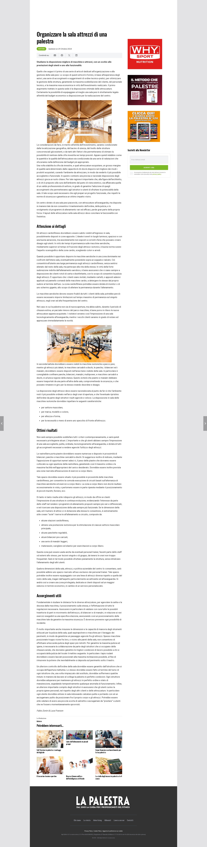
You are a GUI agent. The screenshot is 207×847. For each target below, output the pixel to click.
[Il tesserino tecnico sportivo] (50, 765)
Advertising (97, 820)
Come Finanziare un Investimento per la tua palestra (108, 751)
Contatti (130, 820)
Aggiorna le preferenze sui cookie (113, 831)
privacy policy (157, 174)
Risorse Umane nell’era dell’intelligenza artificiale (75, 777)
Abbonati (107, 820)
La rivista (86, 820)
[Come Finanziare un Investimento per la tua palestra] (108, 739)
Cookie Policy (98, 831)
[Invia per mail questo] (54, 55)
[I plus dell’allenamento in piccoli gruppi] (79, 735)
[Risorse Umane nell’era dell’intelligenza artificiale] (79, 765)
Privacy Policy (88, 831)
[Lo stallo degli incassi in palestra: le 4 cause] (108, 765)
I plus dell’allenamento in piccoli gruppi (77, 742)
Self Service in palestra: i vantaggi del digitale (49, 751)
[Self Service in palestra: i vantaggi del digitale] (50, 739)
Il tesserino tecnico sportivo (46, 776)
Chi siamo (77, 820)
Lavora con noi (119, 820)
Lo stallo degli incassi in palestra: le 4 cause (108, 777)
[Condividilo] (62, 55)
